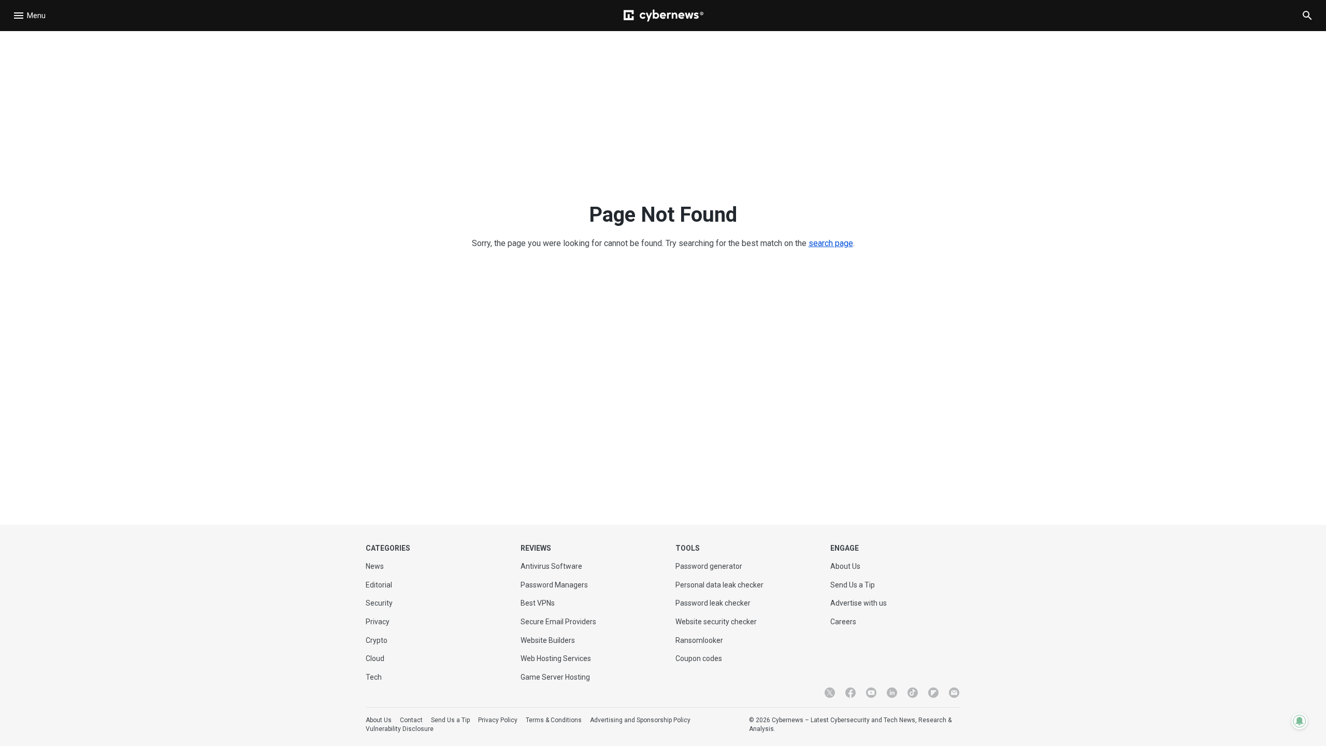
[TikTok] (912, 692)
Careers (843, 622)
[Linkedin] (892, 692)
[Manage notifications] (1299, 721)
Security (379, 603)
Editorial (379, 585)
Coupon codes (698, 658)
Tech (374, 677)
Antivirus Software (551, 566)
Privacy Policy (497, 720)
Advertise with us (858, 603)
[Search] (1307, 15)
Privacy (378, 622)
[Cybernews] (663, 15)
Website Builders (548, 640)
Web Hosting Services (556, 658)
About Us (845, 566)
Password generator (708, 566)
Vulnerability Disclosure (400, 729)
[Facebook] (850, 692)
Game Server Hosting (555, 677)
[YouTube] (871, 692)
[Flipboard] (933, 692)
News (375, 566)
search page (831, 243)
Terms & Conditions (554, 720)
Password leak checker (713, 603)
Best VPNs (538, 603)
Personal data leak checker (719, 585)
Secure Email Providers (558, 622)
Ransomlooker (699, 640)
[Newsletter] (954, 692)
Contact (411, 720)
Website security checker (716, 622)
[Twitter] (830, 692)
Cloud (375, 658)
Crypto (376, 640)
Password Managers (554, 585)
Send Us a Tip (852, 585)
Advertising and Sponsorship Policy (640, 720)
